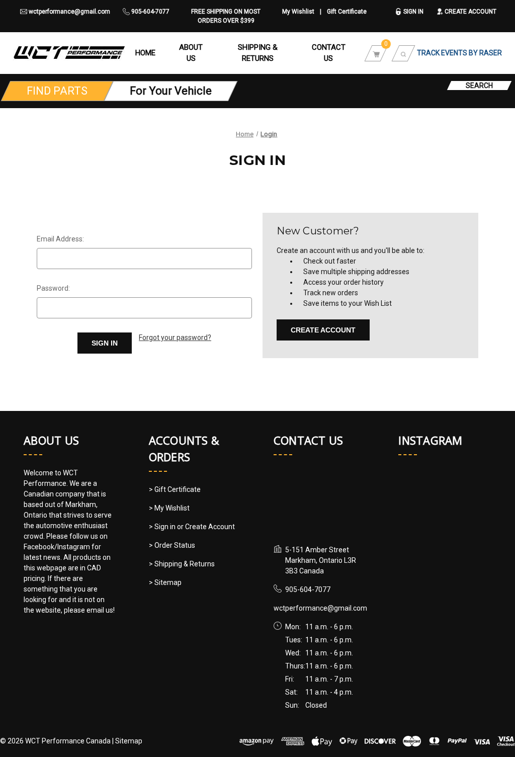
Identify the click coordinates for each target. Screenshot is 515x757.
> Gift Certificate (175, 489)
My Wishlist (298, 11)
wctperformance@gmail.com (68, 11)
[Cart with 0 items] (376, 53)
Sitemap (128, 741)
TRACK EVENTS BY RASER (459, 53)
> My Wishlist (169, 508)
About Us (191, 53)
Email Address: (60, 239)
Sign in (412, 11)
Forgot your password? (175, 337)
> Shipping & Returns (182, 564)
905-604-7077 (149, 11)
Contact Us (329, 53)
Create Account (469, 11)
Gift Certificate (347, 11)
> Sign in (163, 527)
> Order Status (172, 545)
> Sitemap (165, 582)
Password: (53, 288)
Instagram (430, 440)
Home (145, 52)
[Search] (403, 53)
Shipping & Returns (258, 53)
